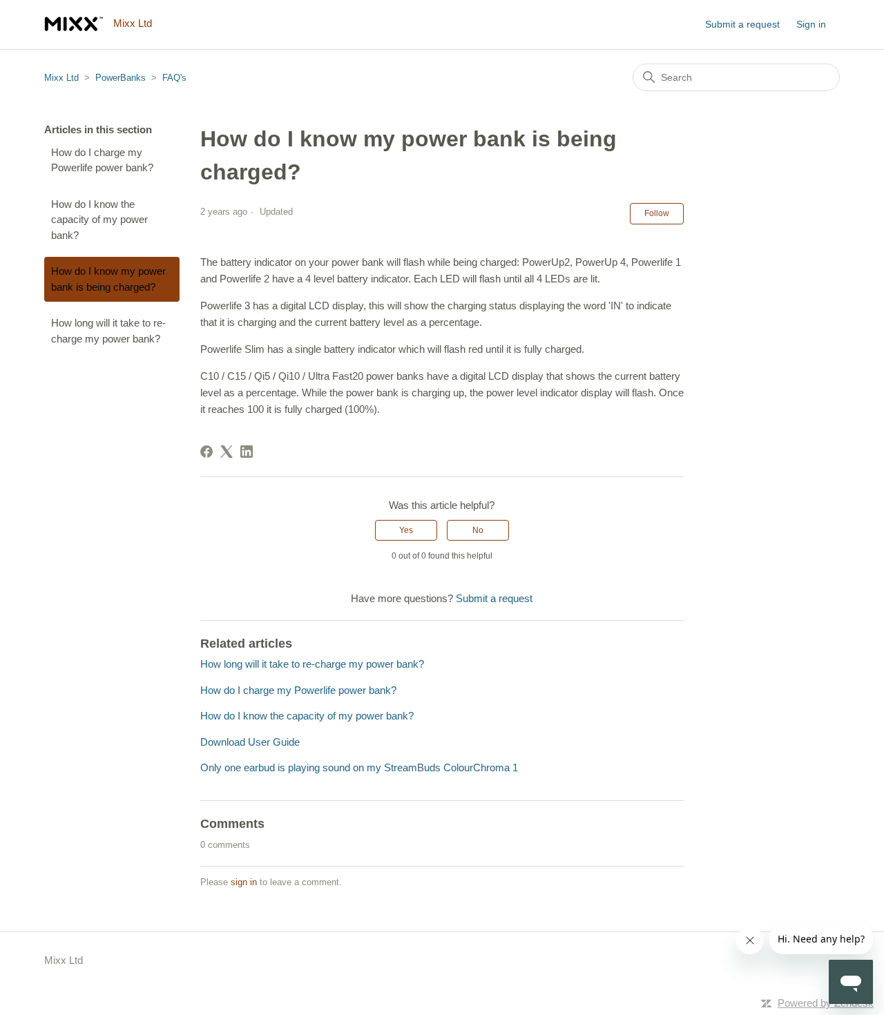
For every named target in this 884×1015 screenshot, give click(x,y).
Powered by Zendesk (826, 1003)
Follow (656, 213)
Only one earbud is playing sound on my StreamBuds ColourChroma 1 (359, 767)
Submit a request (742, 24)
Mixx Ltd (61, 77)
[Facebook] (206, 451)
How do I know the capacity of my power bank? (99, 219)
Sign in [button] (811, 24)
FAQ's (174, 77)
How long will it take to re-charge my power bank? (108, 331)
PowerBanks (120, 77)
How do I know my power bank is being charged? (108, 279)
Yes (406, 530)
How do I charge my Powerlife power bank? (102, 160)
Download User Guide (250, 742)
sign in (244, 882)
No (477, 530)
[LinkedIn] (246, 451)
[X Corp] (226, 451)
